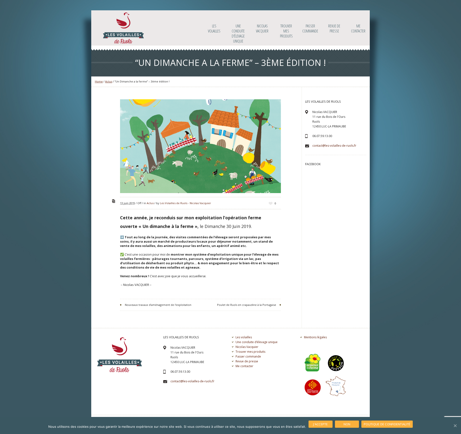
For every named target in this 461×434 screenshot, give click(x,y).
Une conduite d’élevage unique (257, 342)
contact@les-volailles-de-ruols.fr (334, 146)
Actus (108, 81)
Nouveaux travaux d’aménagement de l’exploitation (158, 305)
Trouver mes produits (250, 352)
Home (99, 81)
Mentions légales (315, 337)
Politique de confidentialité (387, 424)
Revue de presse (247, 361)
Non (347, 424)
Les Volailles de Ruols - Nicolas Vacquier (185, 203)
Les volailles (244, 337)
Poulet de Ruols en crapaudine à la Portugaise (246, 305)
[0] (271, 203)
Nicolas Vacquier (247, 347)
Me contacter (244, 366)
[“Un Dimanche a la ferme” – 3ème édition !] (200, 146)
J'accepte (320, 424)
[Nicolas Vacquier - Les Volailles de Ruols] (123, 28)
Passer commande (248, 356)
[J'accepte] (455, 425)
